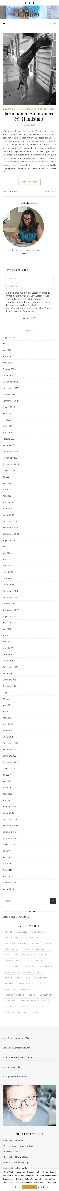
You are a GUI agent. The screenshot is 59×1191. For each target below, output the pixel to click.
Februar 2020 (9, 806)
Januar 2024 (8, 514)
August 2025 (9, 407)
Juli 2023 (7, 546)
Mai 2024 (7, 489)
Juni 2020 (7, 781)
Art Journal (39, 932)
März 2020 (8, 800)
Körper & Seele (47, 109)
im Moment (42, 978)
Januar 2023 (8, 584)
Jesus (39, 983)
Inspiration (24, 983)
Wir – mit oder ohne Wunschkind (18, 1146)
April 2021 (7, 717)
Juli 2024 (7, 476)
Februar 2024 (9, 508)
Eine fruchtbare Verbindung (15, 1162)
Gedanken (45, 966)
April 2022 (7, 641)
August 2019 (9, 844)
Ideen (28, 978)
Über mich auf (15, 1157)
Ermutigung (29, 955)
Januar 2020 (8, 812)
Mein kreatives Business (34, 1001)
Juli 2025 (7, 413)
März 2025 (8, 432)
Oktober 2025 (9, 394)
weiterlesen (29, 182)
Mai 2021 (7, 711)
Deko (7, 955)
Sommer (9, 1012)
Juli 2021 (7, 698)
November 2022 (10, 597)
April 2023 (7, 565)
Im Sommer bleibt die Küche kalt (18, 1057)
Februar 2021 (9, 730)
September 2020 (11, 762)
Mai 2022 (7, 635)
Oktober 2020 (9, 755)
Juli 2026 (7, 343)
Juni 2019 (7, 857)
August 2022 (9, 616)
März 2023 (8, 571)
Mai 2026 (7, 356)
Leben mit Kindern (14, 995)
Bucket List (10, 109)
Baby (7, 938)
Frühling (29, 966)
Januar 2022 (8, 660)
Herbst (8, 978)
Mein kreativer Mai (11, 1067)
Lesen (32, 995)
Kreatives (10, 989)
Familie (45, 955)
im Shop (9, 983)
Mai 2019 (7, 863)
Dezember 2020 (10, 743)
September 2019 (11, 838)
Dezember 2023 (10, 521)
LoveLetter (46, 995)
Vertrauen (23, 1012)
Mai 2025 (7, 419)
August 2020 (9, 768)
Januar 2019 (8, 888)
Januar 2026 (8, 375)
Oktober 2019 (9, 831)
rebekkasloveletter (11, 191)
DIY (16, 955)
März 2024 (8, 502)
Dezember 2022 (10, 591)
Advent (8, 932)
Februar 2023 (9, 578)
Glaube (28, 972)
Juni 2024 (7, 483)
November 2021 (10, 673)
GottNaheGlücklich (11, 1151)
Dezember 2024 (10, 451)
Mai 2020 (7, 787)
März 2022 (8, 648)
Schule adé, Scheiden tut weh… (17, 1047)
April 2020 (7, 793)
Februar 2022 (9, 654)
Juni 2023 (7, 552)
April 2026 (7, 362)
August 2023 (9, 540)
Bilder (35, 943)
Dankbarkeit (42, 949)
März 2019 (8, 876)
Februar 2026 (9, 369)
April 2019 (7, 869)
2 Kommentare (49, 191)
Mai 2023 (7, 559)
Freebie (40, 961)
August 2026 (9, 337)
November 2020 (10, 749)
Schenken (23, 1006)
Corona (27, 949)
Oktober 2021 (9, 679)
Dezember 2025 (10, 381)
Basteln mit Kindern (16, 943)
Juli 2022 (7, 622)
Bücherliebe (11, 949)
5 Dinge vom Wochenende (15, 1076)
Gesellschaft (12, 972)
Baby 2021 (20, 938)
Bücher (47, 943)
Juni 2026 (7, 350)
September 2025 (11, 400)
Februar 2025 (9, 438)
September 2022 (11, 610)
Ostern (8, 1006)
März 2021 (8, 724)
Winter (38, 1012)
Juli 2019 (7, 850)
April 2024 (7, 495)
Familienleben (12, 961)
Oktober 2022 (9, 603)
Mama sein (10, 1001)
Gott (39, 972)
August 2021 (9, 692)
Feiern (28, 961)
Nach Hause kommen (13, 1140)
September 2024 (11, 464)
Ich (20, 109)
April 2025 (7, 426)
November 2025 (10, 388)
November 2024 (10, 457)
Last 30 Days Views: (12, 916)
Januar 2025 (8, 445)
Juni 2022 (7, 629)
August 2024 (9, 470)
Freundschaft (12, 966)
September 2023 (11, 533)
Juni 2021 (7, 705)
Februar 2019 (9, 882)
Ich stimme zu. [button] (30, 1187)
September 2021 (11, 686)
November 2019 (10, 825)
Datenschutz (29, 311)
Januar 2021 (8, 736)
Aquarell (22, 932)
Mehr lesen (43, 1187)
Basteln (34, 938)
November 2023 (10, 527)
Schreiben (38, 1006)
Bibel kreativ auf (15, 1167)
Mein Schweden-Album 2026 (16, 1038)
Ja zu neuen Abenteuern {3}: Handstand (30, 116)
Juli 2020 (7, 774)
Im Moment (30, 109)
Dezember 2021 (10, 667)
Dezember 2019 (10, 819)
